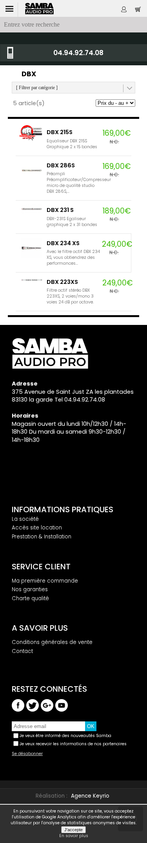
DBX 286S (61, 165)
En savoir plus (73, 836)
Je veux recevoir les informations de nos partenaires (73, 744)
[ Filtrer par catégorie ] (37, 87)
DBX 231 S (60, 210)
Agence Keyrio (90, 796)
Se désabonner (27, 754)
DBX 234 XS (63, 243)
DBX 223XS (62, 282)
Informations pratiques (62, 509)
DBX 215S (60, 132)
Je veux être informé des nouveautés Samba (65, 736)
